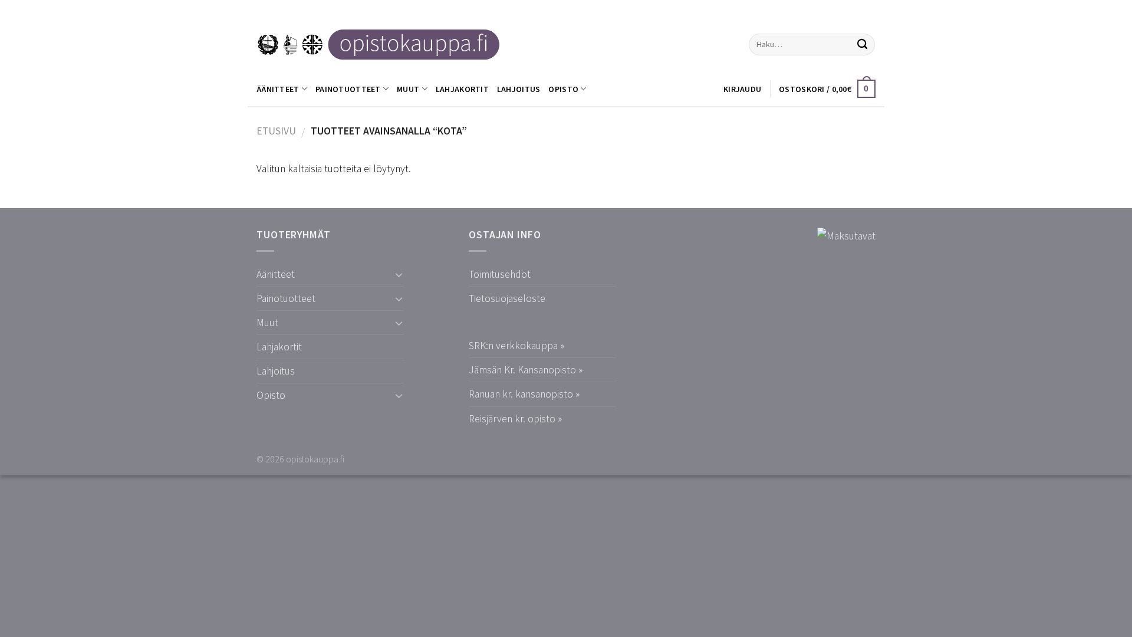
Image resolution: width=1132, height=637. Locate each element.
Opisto (563, 89)
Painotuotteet (348, 89)
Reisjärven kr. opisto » (515, 418)
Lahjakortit (462, 89)
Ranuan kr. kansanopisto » (524, 394)
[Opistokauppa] (378, 44)
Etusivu (276, 130)
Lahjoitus (519, 89)
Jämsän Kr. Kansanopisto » (526, 369)
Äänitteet (278, 89)
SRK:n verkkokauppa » (516, 345)
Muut (408, 89)
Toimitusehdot (500, 274)
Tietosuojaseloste (507, 298)
